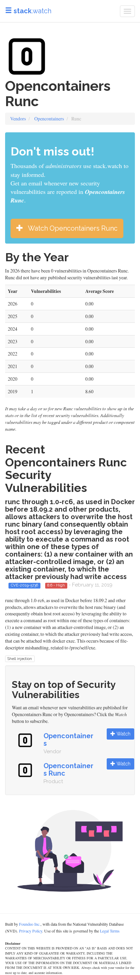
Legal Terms (110, 930)
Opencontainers (49, 118)
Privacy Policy (30, 930)
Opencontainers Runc (68, 769)
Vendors (18, 118)
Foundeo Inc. (29, 924)
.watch (32, 11)
